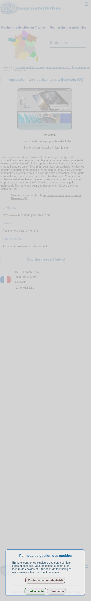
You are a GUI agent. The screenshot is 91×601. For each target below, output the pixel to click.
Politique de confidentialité (45, 580)
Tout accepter (35, 591)
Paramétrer (56, 591)
